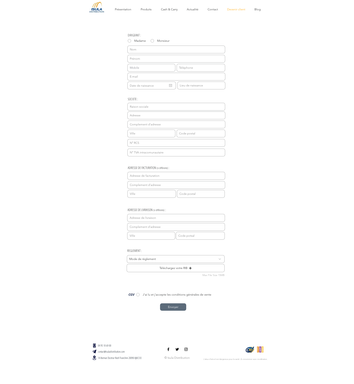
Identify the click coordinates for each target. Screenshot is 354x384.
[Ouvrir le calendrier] (170, 85)
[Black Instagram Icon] (186, 349)
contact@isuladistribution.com (111, 351)
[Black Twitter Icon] (177, 349)
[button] (176, 268)
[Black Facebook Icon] (168, 349)
